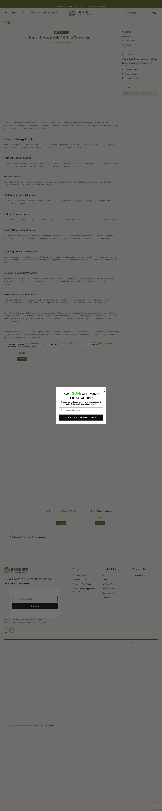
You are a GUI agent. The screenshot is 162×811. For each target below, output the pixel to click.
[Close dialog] (103, 390)
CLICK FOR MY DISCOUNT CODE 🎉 (81, 417)
